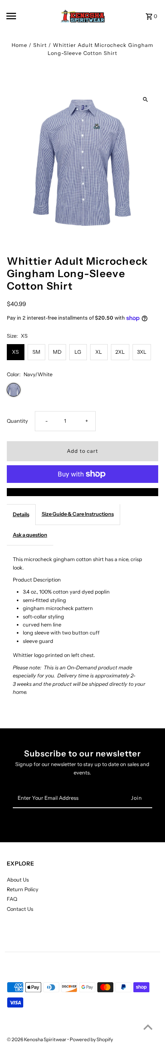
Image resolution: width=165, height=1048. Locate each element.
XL (98, 352)
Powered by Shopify (91, 1039)
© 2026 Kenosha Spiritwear (37, 1039)
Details (21, 514)
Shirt (40, 45)
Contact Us (20, 909)
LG (77, 352)
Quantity (17, 421)
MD (57, 352)
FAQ (12, 899)
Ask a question (30, 535)
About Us (18, 880)
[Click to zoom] (145, 100)
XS (15, 352)
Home (19, 45)
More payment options (82, 492)
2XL (120, 352)
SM (36, 352)
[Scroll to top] (148, 1027)
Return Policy (22, 889)
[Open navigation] (22, 16)
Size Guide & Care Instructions (78, 514)
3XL (142, 352)
